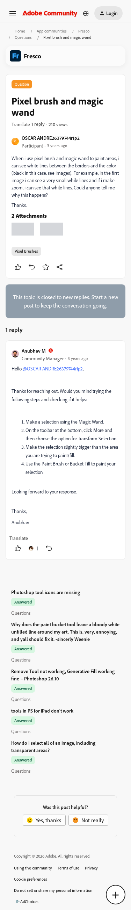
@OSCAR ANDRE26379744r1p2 (53, 368)
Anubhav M (34, 351)
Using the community (33, 868)
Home (20, 31)
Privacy (91, 868)
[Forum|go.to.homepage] (50, 13)
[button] (12, 15)
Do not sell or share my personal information (53, 890)
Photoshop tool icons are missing (45, 592)
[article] (65, 450)
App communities (52, 31)
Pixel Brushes (26, 251)
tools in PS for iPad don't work (42, 711)
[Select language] (86, 13)
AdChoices (29, 901)
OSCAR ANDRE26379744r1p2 (51, 138)
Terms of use (68, 868)
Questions (23, 37)
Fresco (83, 31)
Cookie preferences (30, 879)
